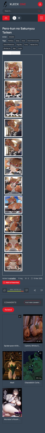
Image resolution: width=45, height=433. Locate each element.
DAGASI (11, 37)
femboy (11, 41)
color (20, 48)
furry (26, 45)
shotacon (7, 48)
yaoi (14, 48)
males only (34, 45)
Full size (15, 53)
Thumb (6, 53)
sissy (18, 41)
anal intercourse (33, 41)
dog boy (19, 45)
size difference (9, 45)
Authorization (40, 4)
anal (23, 41)
